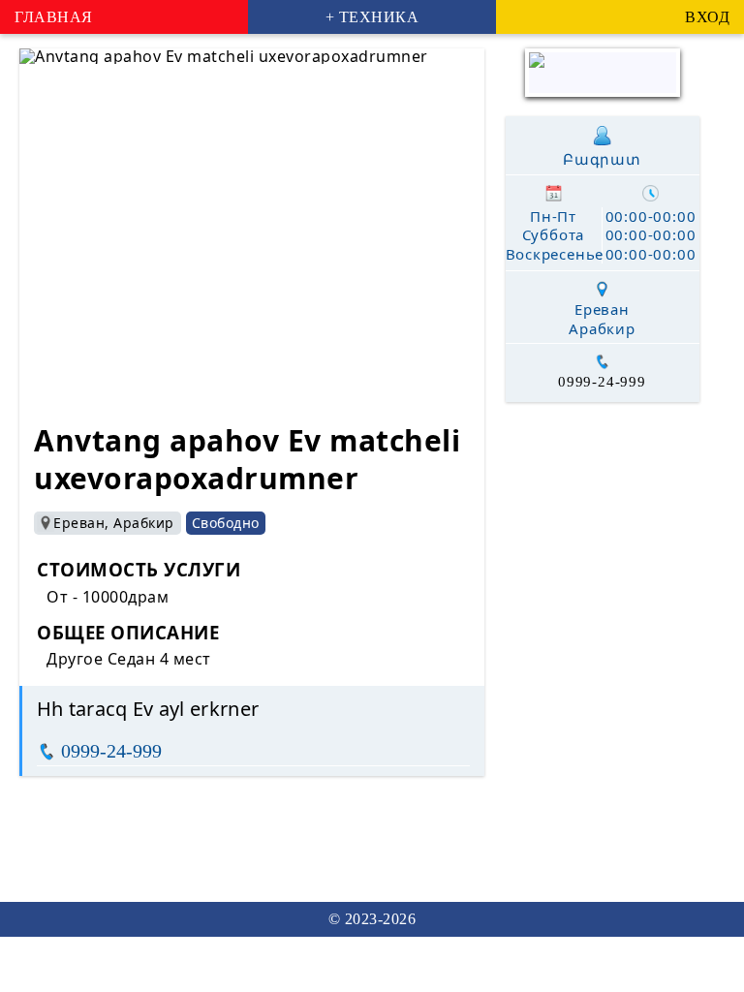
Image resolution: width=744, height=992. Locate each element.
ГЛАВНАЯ (54, 17)
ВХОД (707, 17)
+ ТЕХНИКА (372, 17)
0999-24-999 (111, 750)
